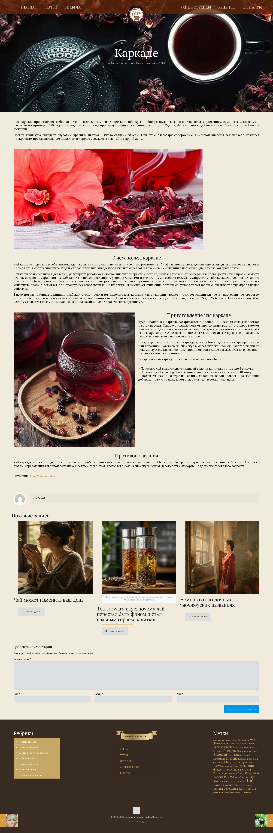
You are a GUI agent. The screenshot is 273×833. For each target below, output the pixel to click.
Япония (246, 792)
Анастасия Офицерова (225, 740)
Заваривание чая (247, 751)
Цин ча (240, 781)
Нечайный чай (152, 63)
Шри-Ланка (223, 792)
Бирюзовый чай (223, 747)
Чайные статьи (118, 63)
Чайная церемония (225, 788)
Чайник (242, 789)
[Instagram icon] (136, 821)
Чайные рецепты (28, 763)
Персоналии (246, 763)
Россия (218, 777)
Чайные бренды (28, 758)
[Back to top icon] (136, 810)
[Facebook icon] (130, 821)
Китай (231, 758)
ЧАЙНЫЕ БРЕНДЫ (129, 767)
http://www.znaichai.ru (42, 476)
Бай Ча (239, 744)
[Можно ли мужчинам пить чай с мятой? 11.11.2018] (264, 820)
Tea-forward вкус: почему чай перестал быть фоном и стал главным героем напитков (131, 614)
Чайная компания (226, 785)
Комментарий (22, 658)
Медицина (232, 762)
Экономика (235, 792)
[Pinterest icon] (133, 821)
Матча (220, 762)
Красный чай (245, 758)
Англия (242, 739)
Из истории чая (27, 741)
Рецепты (252, 773)
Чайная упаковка (246, 785)
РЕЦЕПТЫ (124, 773)
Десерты (230, 751)
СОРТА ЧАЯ (125, 761)
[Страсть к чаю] (136, 14)
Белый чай (248, 743)
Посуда (218, 766)
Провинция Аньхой (230, 766)
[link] (108, 199)
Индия (238, 754)
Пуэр (240, 773)
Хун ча (232, 781)
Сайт (180, 693)
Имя (17, 693)
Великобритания (241, 747)
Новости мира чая (29, 747)
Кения (247, 755)
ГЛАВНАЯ (124, 749)
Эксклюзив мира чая (30, 775)
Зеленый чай (223, 754)
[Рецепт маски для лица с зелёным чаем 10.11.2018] (9, 820)
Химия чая (221, 781)
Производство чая (225, 773)
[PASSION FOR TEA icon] (143, 821)
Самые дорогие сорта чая (33, 752)
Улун (252, 777)
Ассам (232, 743)
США (227, 777)
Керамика (219, 758)
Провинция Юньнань (238, 769)
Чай (163, 63)
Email (99, 693)
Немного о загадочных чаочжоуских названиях (207, 602)
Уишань (244, 777)
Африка (138, 63)
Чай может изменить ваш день (49, 600)
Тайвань (235, 777)
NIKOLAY (39, 497)
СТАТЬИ (123, 755)
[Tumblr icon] (140, 821)
